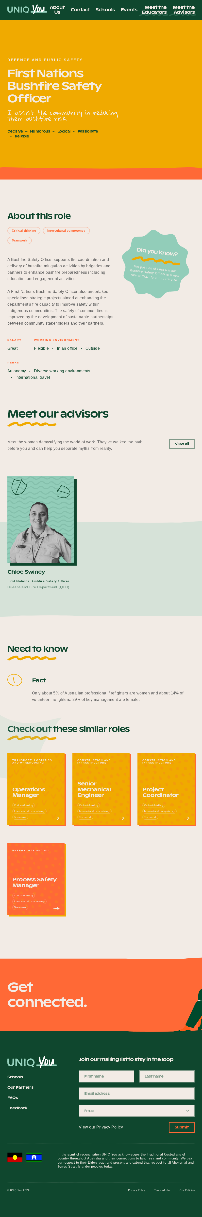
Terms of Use (162, 1190)
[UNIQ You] (27, 9)
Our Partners (20, 1087)
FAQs (12, 1098)
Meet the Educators (154, 10)
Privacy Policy (136, 1190)
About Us (57, 9)
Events (129, 10)
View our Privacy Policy (101, 1127)
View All (182, 444)
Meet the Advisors (184, 10)
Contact (80, 10)
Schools (105, 10)
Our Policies (187, 1190)
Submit (182, 1127)
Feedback (17, 1108)
